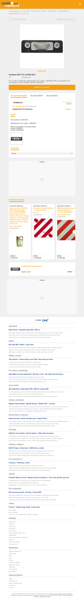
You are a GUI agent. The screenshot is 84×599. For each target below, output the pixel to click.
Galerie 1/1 (42, 71)
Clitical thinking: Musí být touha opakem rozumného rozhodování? (26, 465)
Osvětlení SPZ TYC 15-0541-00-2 (22, 75)
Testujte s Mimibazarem (15, 551)
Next (74, 232)
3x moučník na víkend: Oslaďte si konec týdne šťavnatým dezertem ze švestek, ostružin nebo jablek (35, 438)
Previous (9, 232)
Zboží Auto (11, 539)
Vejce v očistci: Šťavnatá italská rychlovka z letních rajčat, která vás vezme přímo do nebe (33, 440)
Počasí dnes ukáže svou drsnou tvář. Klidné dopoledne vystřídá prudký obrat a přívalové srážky (34, 335)
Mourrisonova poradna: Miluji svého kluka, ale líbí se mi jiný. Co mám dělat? (29, 497)
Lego (10, 558)
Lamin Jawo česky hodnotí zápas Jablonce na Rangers (23, 514)
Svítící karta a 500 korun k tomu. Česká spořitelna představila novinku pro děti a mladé (32, 426)
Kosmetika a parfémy (14, 562)
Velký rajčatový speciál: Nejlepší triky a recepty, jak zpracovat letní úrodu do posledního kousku (34, 436)
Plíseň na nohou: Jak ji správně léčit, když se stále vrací (24, 482)
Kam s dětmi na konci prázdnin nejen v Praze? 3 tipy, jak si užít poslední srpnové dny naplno (33, 379)
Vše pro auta (35, 11)
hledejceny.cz (12, 521)
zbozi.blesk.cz (12, 530)
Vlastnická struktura (45, 596)
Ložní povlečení (13, 569)
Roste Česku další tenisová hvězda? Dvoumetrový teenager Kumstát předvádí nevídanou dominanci (35, 347)
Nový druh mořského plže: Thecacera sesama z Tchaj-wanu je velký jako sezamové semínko (34, 495)
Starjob (10, 578)
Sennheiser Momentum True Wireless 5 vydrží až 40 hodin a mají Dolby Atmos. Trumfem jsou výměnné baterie (38, 406)
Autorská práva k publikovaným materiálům (60, 593)
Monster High (12, 553)
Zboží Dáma (12, 528)
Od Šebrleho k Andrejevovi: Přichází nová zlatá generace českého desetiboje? (29, 470)
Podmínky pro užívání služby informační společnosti (25, 595)
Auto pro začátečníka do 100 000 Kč (18, 537)
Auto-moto (26, 11)
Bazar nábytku (13, 571)
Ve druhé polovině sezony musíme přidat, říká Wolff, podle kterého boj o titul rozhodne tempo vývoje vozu (37, 392)
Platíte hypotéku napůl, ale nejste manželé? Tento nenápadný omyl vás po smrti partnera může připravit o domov (38, 421)
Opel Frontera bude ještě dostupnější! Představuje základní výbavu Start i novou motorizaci (33, 396)
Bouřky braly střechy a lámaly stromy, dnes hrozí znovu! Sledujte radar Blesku (29, 337)
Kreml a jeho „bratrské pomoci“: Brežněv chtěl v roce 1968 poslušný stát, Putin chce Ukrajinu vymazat (36, 332)
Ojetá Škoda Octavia (14, 541)
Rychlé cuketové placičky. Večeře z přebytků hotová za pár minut (26, 377)
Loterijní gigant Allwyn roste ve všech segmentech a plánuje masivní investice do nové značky (34, 423)
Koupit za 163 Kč (42, 87)
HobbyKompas (13, 535)
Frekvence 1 (12, 585)
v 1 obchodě (13, 258)
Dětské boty (12, 567)
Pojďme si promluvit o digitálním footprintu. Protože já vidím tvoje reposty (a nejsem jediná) (32, 468)
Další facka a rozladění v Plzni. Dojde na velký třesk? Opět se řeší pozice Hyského (31, 352)
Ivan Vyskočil (12, 510)
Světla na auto (52, 11)
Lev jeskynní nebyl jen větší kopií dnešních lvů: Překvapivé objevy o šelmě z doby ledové (32, 499)
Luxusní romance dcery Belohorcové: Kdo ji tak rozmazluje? (25, 367)
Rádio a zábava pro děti (15, 583)
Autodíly (43, 11)
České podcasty (13, 581)
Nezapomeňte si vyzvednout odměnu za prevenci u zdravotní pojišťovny (28, 485)
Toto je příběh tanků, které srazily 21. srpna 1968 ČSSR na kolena (26, 394)
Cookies (64, 595)
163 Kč (68, 109)
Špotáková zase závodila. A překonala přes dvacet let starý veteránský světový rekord (32, 349)
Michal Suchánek (13, 512)
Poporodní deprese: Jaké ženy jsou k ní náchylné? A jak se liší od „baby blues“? (30, 480)
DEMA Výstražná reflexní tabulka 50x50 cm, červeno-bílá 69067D (66, 210)
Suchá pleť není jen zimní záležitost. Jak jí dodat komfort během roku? (27, 381)
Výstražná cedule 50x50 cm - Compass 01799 (43, 209)
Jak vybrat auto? (13, 544)
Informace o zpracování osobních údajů (50, 595)
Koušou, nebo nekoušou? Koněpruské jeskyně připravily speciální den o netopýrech (31, 455)
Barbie (10, 556)
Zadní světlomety (63, 11)
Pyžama (11, 560)
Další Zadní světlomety (16, 206)
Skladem (69, 103)
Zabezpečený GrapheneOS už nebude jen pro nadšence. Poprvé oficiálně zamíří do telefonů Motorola (36, 409)
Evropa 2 (11, 587)
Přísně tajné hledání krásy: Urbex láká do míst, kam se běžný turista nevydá (29, 453)
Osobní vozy (12, 526)
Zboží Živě (11, 524)
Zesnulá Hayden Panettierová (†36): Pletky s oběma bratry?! (25, 362)
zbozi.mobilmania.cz (15, 11)
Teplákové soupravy (14, 564)
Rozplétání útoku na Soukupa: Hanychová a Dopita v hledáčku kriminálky (28, 364)
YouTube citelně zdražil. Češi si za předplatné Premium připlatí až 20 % (27, 411)
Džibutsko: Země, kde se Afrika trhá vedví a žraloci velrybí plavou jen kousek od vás (31, 451)
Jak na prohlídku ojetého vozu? (17, 533)
